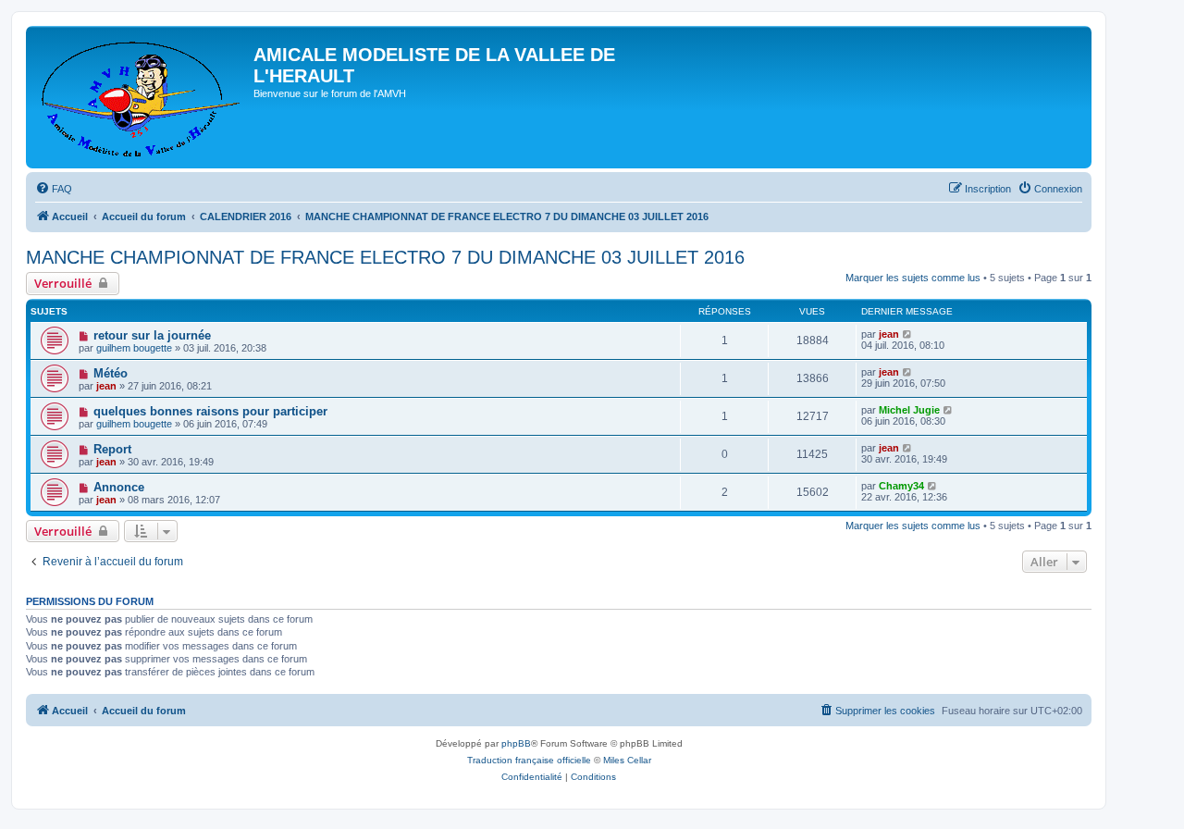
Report (112, 449)
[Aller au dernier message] (908, 334)
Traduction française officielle (529, 760)
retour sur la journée (152, 335)
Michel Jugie (909, 409)
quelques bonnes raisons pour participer (210, 411)
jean (889, 334)
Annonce (118, 487)
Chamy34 (901, 485)
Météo (110, 373)
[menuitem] (53, 189)
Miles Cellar (627, 760)
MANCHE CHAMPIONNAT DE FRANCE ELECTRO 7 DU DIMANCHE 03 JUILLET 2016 (385, 257)
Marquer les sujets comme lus (912, 277)
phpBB (516, 743)
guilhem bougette (134, 347)
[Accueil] (142, 97)
